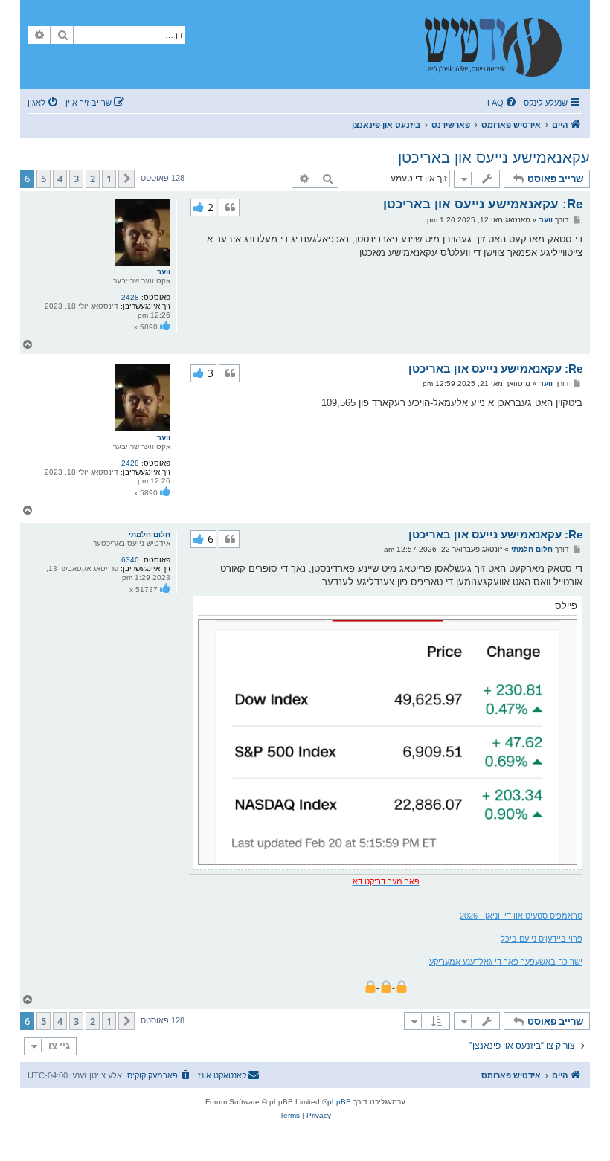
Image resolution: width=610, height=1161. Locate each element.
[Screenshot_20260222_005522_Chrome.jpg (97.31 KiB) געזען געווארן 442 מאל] (387, 742)
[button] (126, 178)
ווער (163, 272)
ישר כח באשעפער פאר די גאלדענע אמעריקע (505, 961)
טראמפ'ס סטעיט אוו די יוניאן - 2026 (521, 915)
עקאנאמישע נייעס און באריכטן (494, 157)
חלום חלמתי (149, 534)
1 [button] (109, 178)
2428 (130, 297)
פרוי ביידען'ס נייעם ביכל (541, 938)
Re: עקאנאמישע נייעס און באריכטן (482, 204)
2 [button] (92, 178)
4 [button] (59, 178)
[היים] (500, 45)
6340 (130, 560)
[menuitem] (502, 103)
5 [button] (43, 178)
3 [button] (76, 178)
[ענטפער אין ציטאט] (229, 207)
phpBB (339, 1102)
